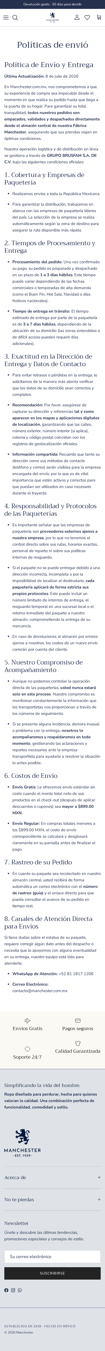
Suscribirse (52, 1273)
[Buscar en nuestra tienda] (18, 17)
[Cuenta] (75, 17)
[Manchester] (52, 17)
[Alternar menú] (6, 17)
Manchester (24, 1332)
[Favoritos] (87, 17)
